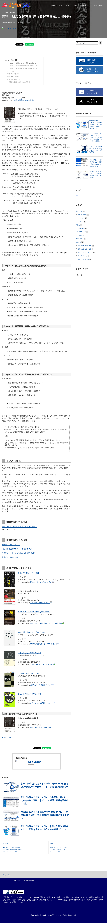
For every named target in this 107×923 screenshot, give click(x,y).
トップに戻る (7, 737)
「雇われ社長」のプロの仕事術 (29, 653)
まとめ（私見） (11, 71)
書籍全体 (5, 22)
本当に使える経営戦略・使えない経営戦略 (34, 612)
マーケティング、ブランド (85, 252)
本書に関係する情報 (13, 74)
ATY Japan (12, 28)
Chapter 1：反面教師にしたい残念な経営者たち (22, 63)
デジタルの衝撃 (56, 5)
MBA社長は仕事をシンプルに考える (31, 632)
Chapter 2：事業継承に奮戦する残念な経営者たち (23, 66)
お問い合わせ (29, 880)
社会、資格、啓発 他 (83, 259)
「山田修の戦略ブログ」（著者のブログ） (17, 549)
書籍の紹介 (85, 5)
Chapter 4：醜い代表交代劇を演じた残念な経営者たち (24, 68)
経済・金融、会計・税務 (84, 249)
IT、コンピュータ (83, 256)
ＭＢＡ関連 (79, 235)
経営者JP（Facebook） (11, 557)
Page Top (7, 875)
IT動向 (78, 225)
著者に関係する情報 (13, 76)
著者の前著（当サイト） (14, 79)
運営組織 (16, 880)
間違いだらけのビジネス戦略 (29, 573)
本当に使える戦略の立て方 (40, 603)
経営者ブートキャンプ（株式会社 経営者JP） (19, 553)
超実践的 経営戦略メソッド (29, 673)
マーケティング (80, 218)
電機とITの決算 (72, 5)
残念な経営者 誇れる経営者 (24, 100)
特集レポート (99, 5)
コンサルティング (81, 232)
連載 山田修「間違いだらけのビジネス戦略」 (19, 527)
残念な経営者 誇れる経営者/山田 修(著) (20, 82)
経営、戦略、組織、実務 (16, 22)
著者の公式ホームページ (11, 545)
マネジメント (80, 221)
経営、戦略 (79, 211)
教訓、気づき (80, 238)
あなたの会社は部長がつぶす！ (29, 694)
